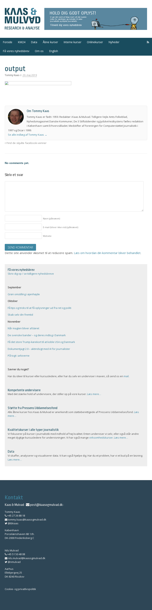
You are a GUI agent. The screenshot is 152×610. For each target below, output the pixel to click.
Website (47, 235)
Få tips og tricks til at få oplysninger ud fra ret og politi (39, 308)
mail (126, 376)
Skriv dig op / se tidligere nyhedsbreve (31, 273)
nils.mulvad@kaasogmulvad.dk (26, 558)
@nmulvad (14, 562)
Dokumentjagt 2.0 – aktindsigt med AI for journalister (39, 349)
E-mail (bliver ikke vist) (60, 227)
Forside (7, 42)
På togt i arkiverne (18, 355)
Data (34, 42)
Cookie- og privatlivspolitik (20, 589)
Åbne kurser (50, 42)
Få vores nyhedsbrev (16, 51)
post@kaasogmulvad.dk (46, 505)
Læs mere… (94, 394)
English (53, 51)
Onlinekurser (95, 42)
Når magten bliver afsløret (23, 328)
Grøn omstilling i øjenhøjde (24, 294)
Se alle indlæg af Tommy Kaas (27, 134)
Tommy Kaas (12, 75)
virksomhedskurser (101, 437)
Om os (39, 51)
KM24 (21, 42)
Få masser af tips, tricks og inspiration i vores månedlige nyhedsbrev (95, 19)
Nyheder (113, 42)
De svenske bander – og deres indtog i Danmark (37, 335)
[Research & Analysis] (22, 27)
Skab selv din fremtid (20, 314)
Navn (51, 218)
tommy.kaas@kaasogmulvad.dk (26, 519)
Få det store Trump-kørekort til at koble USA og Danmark (41, 342)
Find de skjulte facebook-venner (26, 143)
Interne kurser (72, 42)
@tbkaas (12, 523)
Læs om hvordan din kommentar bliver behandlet (107, 253)
